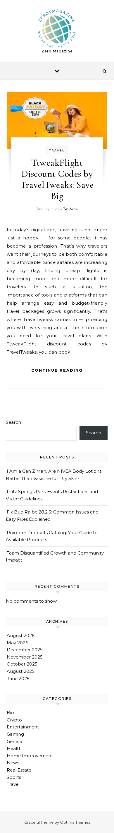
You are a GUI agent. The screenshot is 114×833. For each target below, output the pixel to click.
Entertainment (23, 727)
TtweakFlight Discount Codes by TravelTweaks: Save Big (57, 179)
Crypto (14, 720)
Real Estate (19, 770)
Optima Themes (75, 822)
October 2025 (22, 664)
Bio (10, 712)
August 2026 (20, 635)
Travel (57, 150)
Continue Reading (57, 370)
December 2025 (25, 649)
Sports (14, 777)
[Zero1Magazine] (57, 28)
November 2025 (25, 657)
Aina (73, 208)
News (13, 762)
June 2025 (18, 678)
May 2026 (17, 642)
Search (13, 422)
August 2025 (20, 671)
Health (14, 748)
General (15, 741)
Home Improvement (30, 755)
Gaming (15, 734)
